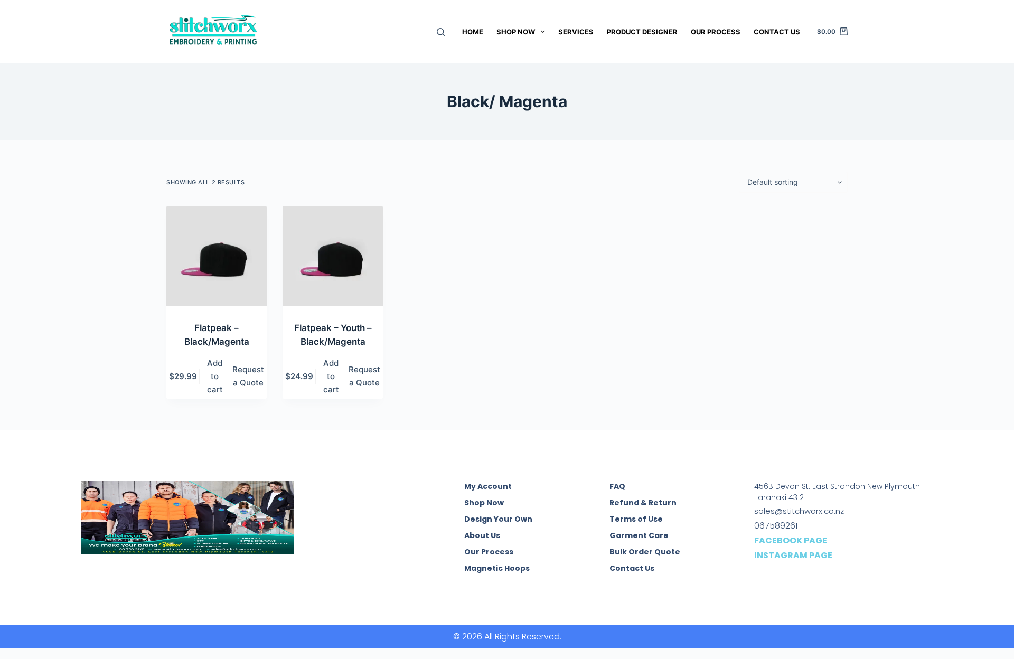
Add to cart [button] (215, 376)
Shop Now (515, 31)
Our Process (715, 31)
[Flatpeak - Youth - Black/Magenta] (333, 256)
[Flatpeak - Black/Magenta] (216, 256)
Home (472, 31)
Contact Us (777, 31)
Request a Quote (248, 376)
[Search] (441, 32)
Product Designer (642, 31)
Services (576, 31)
